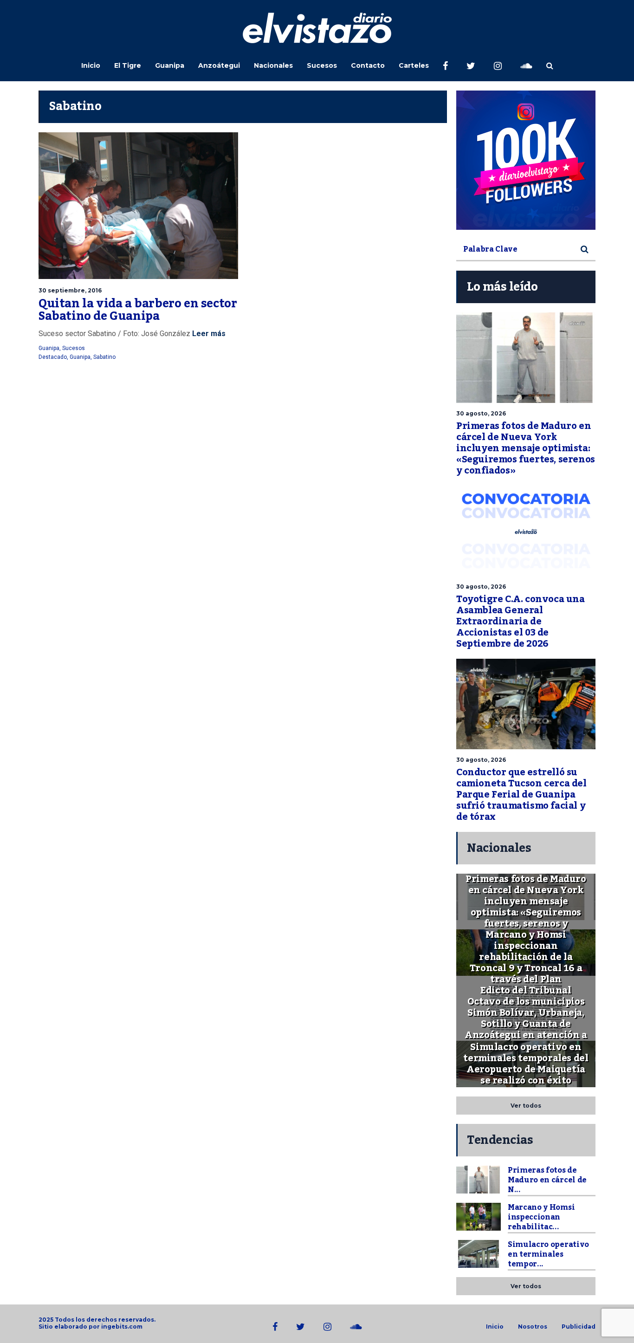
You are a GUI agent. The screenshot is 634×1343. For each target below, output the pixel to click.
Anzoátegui (219, 65)
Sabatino (104, 357)
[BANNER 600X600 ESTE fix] (525, 160)
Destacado (53, 357)
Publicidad (578, 1326)
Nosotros (532, 1326)
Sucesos (322, 65)
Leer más (208, 333)
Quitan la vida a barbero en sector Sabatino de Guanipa (138, 310)
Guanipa (169, 65)
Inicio (90, 65)
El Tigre (127, 65)
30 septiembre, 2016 (70, 290)
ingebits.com (121, 1326)
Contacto (368, 65)
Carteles (414, 65)
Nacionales (273, 65)
